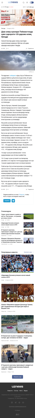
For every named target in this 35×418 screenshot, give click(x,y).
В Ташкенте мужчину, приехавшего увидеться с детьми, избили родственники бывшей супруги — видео (17, 367)
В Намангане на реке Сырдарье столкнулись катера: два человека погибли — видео (16, 337)
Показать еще (17, 377)
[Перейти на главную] (13, 2)
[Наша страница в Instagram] (12, 403)
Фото (21, 390)
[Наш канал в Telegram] (16, 403)
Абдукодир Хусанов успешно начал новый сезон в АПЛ (15, 276)
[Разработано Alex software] (17, 415)
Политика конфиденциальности (17, 406)
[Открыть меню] (2, 2)
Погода (3, 28)
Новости (10, 390)
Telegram (21, 194)
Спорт (2, 280)
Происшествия (5, 340)
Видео (26, 390)
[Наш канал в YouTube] (23, 403)
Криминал (4, 371)
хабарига (13, 75)
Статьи (16, 390)
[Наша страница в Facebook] (19, 403)
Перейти (7, 200)
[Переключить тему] (32, 2)
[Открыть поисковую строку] (23, 2)
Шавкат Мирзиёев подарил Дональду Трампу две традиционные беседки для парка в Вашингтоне (16, 306)
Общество (3, 311)
